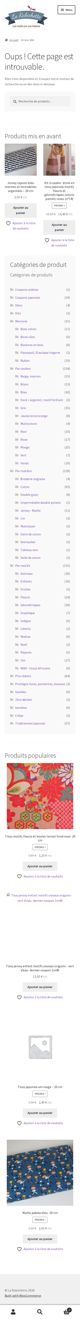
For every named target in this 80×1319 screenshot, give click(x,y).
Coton (25, 487)
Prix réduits (23, 676)
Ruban (25, 360)
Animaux (27, 573)
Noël (24, 644)
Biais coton (28, 329)
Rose (24, 439)
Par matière (23, 471)
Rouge (25, 447)
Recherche (40, 1312)
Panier (61, 1308)
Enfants (26, 581)
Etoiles (26, 589)
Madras (26, 637)
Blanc (25, 384)
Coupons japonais (27, 297)
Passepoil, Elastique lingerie (40, 353)
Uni (23, 660)
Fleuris (25, 597)
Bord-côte (28, 337)
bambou (21, 708)
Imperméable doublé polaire (41, 502)
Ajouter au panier (20, 210)
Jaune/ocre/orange (34, 416)
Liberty (26, 629)
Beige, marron (31, 376)
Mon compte (13, 1312)
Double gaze (29, 495)
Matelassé (28, 526)
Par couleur (23, 368)
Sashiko (20, 692)
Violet (25, 463)
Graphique (28, 613)
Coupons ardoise (26, 289)
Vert (23, 455)
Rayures (26, 652)
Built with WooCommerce (23, 1295)
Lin (23, 518)
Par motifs (22, 566)
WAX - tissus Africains (35, 668)
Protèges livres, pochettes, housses (40, 684)
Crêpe (19, 715)
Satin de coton (31, 534)
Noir (24, 431)
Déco (18, 305)
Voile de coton (30, 558)
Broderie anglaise (33, 479)
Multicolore (29, 424)
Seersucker (28, 542)
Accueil (13, 40)
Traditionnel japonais (30, 723)
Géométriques (30, 605)
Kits (18, 313)
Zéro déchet (23, 700)
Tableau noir (29, 550)
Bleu (24, 392)
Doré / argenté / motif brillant (42, 400)
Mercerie (21, 321)
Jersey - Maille (31, 510)
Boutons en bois (32, 345)
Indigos (26, 621)
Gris (23, 408)
